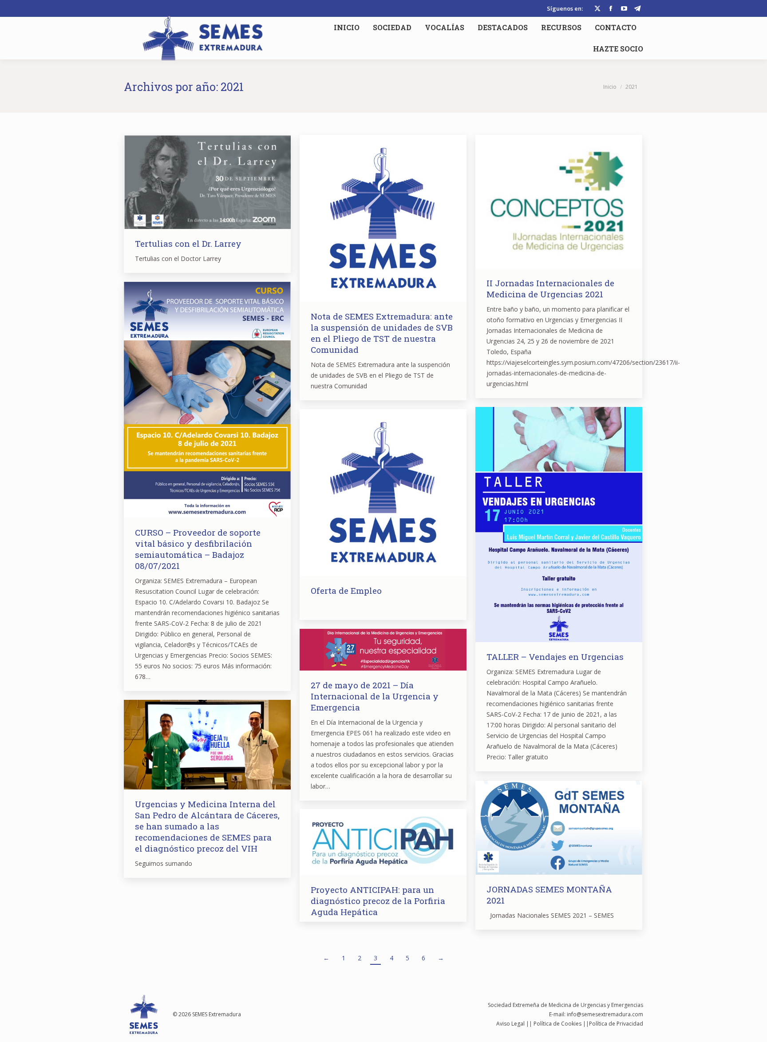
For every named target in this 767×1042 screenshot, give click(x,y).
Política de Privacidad (616, 1023)
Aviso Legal (510, 1023)
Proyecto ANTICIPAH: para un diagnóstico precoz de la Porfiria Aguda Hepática (378, 900)
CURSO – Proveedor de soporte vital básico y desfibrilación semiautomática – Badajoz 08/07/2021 (198, 549)
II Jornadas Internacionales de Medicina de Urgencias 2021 (550, 288)
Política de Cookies (557, 1023)
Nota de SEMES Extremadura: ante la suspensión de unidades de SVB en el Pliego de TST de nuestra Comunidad (382, 333)
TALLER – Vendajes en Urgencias (555, 656)
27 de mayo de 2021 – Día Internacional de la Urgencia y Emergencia (375, 696)
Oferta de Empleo (346, 590)
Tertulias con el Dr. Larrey (188, 243)
